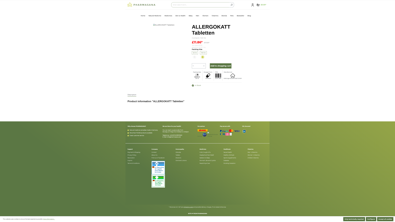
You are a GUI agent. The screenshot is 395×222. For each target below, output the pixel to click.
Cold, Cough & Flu (205, 152)
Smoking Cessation (229, 163)
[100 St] (202, 57)
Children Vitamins (253, 158)
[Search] (231, 4)
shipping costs (188, 207)
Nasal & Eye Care (205, 163)
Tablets (178, 155)
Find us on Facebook (158, 158)
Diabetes (226, 160)
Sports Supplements (230, 158)
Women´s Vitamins (254, 155)
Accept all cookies (385, 219)
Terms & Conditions (134, 163)
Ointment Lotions (181, 160)
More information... (49, 219)
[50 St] (194, 57)
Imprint (130, 160)
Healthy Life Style (229, 155)
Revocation (131, 158)
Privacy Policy (132, 155)
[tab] (132, 95)
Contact (154, 152)
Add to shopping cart (220, 66)
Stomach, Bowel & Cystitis (208, 160)
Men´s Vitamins (252, 152)
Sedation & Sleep (205, 158)
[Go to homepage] (141, 4)
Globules (178, 152)
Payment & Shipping (134, 152)
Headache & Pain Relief (207, 155)
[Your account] (252, 5)
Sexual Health (228, 152)
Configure (371, 219)
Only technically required (354, 219)
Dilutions (178, 158)
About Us (154, 155)
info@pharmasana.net (174, 137)
